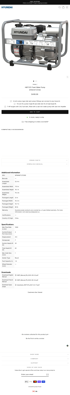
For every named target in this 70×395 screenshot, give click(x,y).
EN (36, 391)
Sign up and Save (34, 367)
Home (34, 84)
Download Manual (35, 164)
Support (34, 363)
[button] (35, 338)
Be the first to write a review (35, 338)
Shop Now (34, 354)
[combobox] (35, 391)
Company (34, 358)
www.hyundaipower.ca (32, 212)
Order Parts (35, 160)
